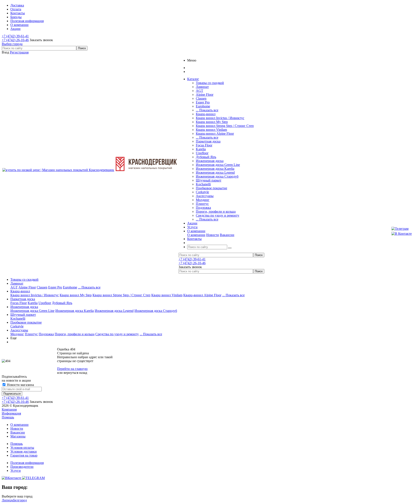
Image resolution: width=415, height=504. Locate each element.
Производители (22, 466)
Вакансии (227, 235)
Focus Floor (204, 145)
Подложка (203, 207)
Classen (201, 98)
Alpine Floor (204, 94)
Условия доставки (23, 451)
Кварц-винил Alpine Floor (215, 133)
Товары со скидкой (210, 83)
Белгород (20, 500)
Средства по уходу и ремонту (217, 215)
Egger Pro (203, 102)
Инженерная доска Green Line (218, 165)
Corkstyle (202, 192)
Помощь (8, 417)
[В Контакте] (401, 234)
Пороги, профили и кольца (216, 211)
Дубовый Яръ (206, 157)
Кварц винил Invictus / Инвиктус (220, 118)
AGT (199, 90)
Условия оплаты (22, 447)
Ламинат (202, 87)
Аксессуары (205, 196)
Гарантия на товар (23, 455)
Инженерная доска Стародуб (217, 176)
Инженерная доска (209, 161)
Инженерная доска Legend (215, 172)
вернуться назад (75, 372)
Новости (212, 235)
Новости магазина (20, 385)
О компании (196, 235)
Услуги (15, 470)
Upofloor (202, 153)
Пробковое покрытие (211, 188)
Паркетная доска (208, 141)
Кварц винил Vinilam (211, 129)
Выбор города (12, 44)
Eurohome (203, 106)
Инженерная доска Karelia (215, 168)
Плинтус (202, 204)
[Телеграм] (401, 229)
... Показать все (207, 110)
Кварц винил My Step (212, 122)
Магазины (18, 436)
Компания (9, 409)
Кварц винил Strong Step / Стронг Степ (225, 126)
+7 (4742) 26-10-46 (15, 40)
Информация (11, 413)
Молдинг (202, 200)
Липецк (7, 500)
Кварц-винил (205, 114)
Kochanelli (203, 184)
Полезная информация (27, 463)
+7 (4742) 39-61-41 (15, 36)
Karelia (201, 149)
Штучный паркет (208, 180)
